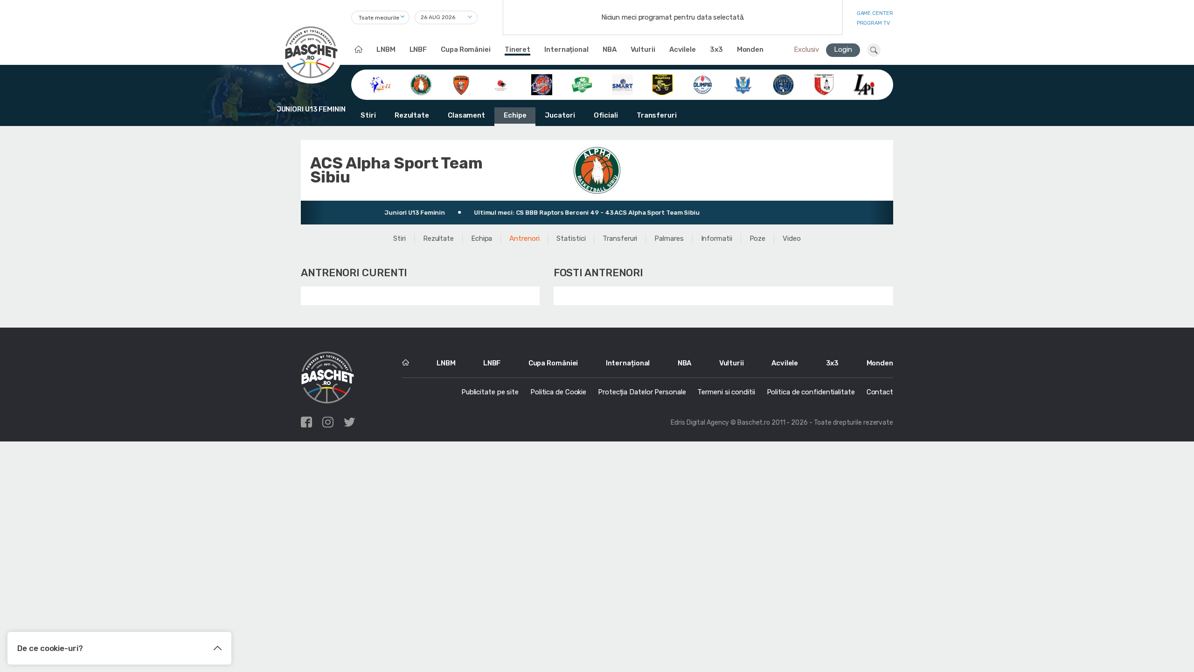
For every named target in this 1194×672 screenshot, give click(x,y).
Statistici (570, 238)
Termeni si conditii (726, 392)
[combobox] (380, 17)
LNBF (418, 49)
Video (792, 238)
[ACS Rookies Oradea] (541, 84)
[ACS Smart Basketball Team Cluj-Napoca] (622, 84)
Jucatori (560, 115)
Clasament (466, 115)
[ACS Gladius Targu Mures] (501, 84)
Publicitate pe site (490, 392)
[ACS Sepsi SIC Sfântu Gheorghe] (581, 84)
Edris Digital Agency (700, 423)
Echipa (481, 238)
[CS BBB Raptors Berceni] (662, 84)
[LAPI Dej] (864, 84)
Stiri (368, 115)
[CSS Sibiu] (823, 84)
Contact (880, 392)
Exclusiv (806, 49)
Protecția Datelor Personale (642, 392)
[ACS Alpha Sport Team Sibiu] (420, 84)
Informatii (716, 238)
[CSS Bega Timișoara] (783, 84)
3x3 (716, 49)
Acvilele (682, 49)
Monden (750, 49)
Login (843, 49)
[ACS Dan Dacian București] (461, 84)
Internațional (566, 49)
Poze (758, 238)
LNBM (386, 49)
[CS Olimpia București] (702, 84)
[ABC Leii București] (380, 84)
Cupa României (466, 49)
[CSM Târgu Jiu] (743, 84)
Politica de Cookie (558, 392)
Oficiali (606, 115)
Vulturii (643, 49)
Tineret (517, 49)
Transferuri (657, 115)
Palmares (668, 238)
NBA (610, 49)
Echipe (515, 115)
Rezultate (412, 115)
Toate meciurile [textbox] (379, 17)
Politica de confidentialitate (811, 392)
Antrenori (524, 238)
